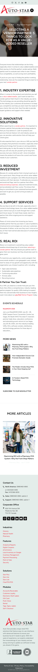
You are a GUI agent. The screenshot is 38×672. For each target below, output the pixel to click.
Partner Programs (26, 25)
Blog (18, 25)
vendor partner (12, 82)
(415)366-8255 (14, 492)
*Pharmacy (12, 462)
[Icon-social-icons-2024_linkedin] (22, 3)
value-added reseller (10, 96)
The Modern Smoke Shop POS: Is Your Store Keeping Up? (23, 368)
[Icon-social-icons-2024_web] (25, 518)
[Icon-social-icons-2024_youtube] (25, 3)
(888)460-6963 (22, 487)
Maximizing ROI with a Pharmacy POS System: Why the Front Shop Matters (22, 347)
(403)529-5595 (12, 490)
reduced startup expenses (9, 185)
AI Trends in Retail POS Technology (20, 379)
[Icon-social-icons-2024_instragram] (12, 3)
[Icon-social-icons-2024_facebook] (19, 3)
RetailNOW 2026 (9, 309)
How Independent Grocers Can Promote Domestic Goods (23, 357)
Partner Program (24, 295)
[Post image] (6, 347)
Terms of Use (8, 666)
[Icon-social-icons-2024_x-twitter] (15, 3)
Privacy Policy (19, 666)
